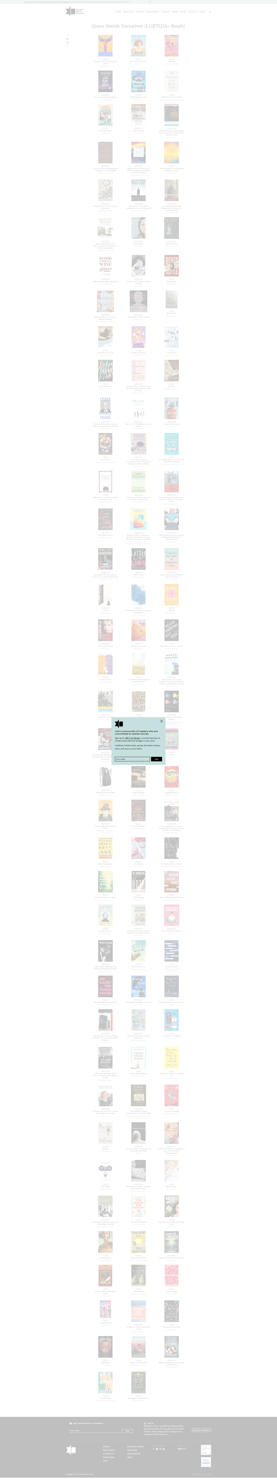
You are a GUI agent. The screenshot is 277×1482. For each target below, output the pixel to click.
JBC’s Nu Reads (132, 738)
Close (161, 721)
